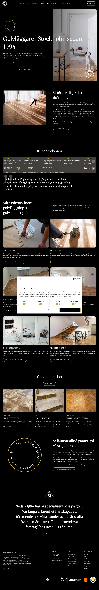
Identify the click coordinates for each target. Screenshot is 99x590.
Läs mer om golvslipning (59, 262)
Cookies (86, 568)
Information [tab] (49, 284)
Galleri (62, 3)
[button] (24, 70)
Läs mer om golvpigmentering (14, 359)
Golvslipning (71, 556)
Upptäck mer (48, 383)
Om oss (42, 3)
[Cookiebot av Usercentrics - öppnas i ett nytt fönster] (74, 279)
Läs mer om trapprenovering (60, 359)
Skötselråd (35, 3)
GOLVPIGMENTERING (11, 348)
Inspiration (87, 558)
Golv (28, 3)
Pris (48, 3)
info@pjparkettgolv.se (57, 560)
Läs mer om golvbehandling (13, 310)
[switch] (41, 304)
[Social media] (4, 569)
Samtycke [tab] (27, 284)
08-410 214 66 (55, 558)
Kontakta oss (69, 3)
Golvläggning (71, 554)
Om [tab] (71, 284)
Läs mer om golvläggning (13, 262)
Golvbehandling (10, 299)
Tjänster (22, 3)
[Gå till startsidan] (4, 3)
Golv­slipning (56, 250)
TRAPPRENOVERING (58, 348)
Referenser (54, 3)
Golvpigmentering (72, 563)
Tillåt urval (49, 310)
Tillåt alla (70, 310)
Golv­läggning (9, 250)
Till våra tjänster (60, 128)
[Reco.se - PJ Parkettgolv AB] (93, 580)
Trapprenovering (72, 566)
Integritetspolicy (88, 566)
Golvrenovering (72, 561)
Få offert (90, 3)
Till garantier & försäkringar (63, 469)
